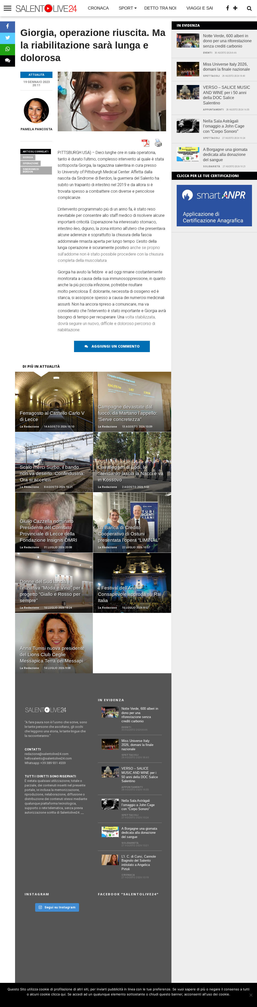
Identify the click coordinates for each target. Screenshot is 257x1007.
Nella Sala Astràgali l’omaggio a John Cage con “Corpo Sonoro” (223, 126)
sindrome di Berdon (31, 170)
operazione (30, 163)
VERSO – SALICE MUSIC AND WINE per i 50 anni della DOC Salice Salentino (226, 95)
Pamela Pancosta (36, 129)
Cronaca (98, 8)
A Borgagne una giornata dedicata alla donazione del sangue (225, 154)
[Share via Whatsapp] (7, 49)
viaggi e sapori (204, 8)
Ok (130, 1001)
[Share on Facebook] (7, 27)
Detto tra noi (160, 8)
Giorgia (28, 157)
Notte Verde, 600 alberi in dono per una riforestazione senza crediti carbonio (227, 41)
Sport (126, 8)
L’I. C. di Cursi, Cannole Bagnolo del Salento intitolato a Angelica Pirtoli (138, 863)
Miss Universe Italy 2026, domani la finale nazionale (226, 67)
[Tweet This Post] (7, 38)
